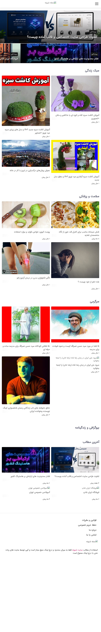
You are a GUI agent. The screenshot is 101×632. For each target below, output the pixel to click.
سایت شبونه (77, 550)
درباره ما (92, 530)
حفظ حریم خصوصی (87, 525)
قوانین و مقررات (89, 520)
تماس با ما (91, 535)
